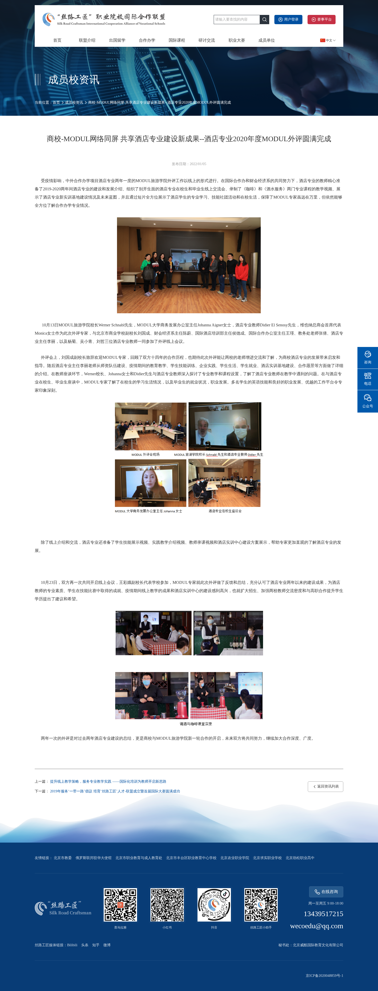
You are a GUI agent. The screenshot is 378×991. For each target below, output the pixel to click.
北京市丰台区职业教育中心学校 (191, 858)
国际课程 (177, 40)
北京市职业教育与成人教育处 (138, 858)
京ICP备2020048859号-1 (324, 976)
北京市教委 (63, 858)
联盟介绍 (87, 40)
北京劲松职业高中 (300, 858)
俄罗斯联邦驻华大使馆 (94, 858)
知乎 (96, 945)
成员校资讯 (74, 102)
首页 (57, 40)
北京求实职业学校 (267, 858)
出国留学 (117, 40)
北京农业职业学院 (234, 858)
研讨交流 (207, 40)
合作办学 (147, 40)
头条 (84, 945)
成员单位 (266, 40)
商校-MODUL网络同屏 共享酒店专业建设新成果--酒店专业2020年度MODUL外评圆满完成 (159, 102)
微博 (107, 945)
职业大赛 (237, 40)
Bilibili (72, 945)
